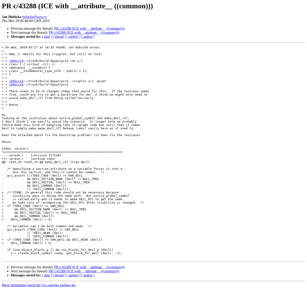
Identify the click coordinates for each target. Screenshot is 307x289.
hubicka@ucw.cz (34, 17)
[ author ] (87, 36)
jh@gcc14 (16, 61)
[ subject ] (73, 36)
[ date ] (47, 36)
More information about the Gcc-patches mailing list (39, 285)
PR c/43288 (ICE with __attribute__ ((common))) (89, 28)
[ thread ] (59, 36)
